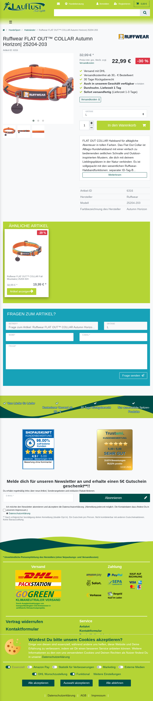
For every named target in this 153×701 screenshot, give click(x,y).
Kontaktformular (22, 629)
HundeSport (14, 30)
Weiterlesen (114, 174)
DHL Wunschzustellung (52, 674)
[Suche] (145, 12)
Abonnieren (113, 498)
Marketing (109, 667)
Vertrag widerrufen (24, 621)
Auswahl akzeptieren (77, 682)
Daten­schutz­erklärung (56, 656)
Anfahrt (84, 626)
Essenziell (18, 667)
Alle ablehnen (114, 682)
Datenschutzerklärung (19, 513)
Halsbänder (29, 30)
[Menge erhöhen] (91, 123)
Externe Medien (135, 667)
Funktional (83, 674)
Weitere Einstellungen (107, 674)
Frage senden (131, 375)
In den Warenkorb (122, 125)
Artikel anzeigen (20, 291)
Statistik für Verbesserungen (76, 667)
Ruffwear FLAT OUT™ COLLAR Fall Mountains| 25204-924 (24, 277)
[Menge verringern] (91, 127)
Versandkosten (86, 63)
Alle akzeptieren (38, 682)
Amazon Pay (41, 667)
